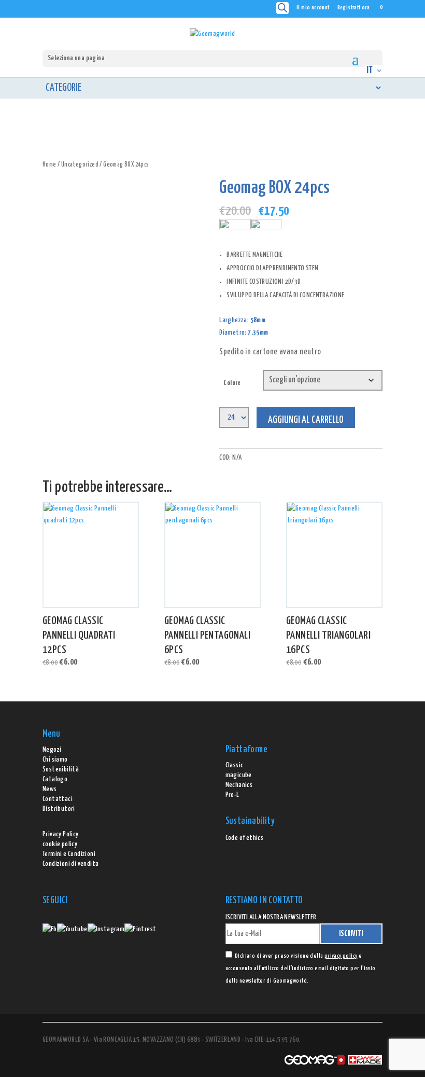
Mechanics (239, 785)
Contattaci (57, 799)
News (49, 789)
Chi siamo (55, 759)
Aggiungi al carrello (306, 420)
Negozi (51, 750)
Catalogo (54, 779)
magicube (238, 775)
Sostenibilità (60, 769)
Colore (231, 383)
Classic (234, 765)
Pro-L (232, 795)
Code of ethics (244, 838)
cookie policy (59, 844)
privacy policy (341, 956)
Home (49, 165)
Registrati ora (353, 7)
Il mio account (313, 7)
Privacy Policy (60, 834)
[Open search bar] (282, 8)
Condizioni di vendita (70, 864)
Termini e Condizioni (68, 854)
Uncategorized (79, 165)
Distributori (58, 809)
